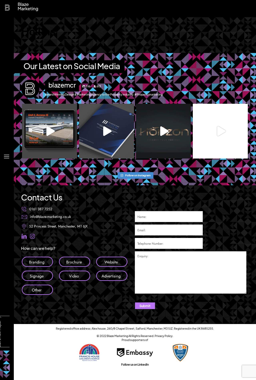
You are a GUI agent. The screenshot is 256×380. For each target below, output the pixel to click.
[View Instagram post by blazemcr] (73, 154)
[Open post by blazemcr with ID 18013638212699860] (163, 131)
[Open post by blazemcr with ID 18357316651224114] (220, 131)
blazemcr (49, 107)
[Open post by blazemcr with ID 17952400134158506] (106, 131)
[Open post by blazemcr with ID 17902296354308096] (49, 131)
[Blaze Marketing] (7, 9)
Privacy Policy (163, 336)
